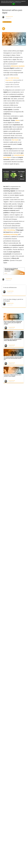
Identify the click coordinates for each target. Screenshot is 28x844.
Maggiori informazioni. (17, 2)
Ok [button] (13, 4)
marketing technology (10, 234)
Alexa (17, 120)
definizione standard (17, 66)
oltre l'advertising (9, 230)
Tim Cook (15, 140)
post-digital (7, 21)
